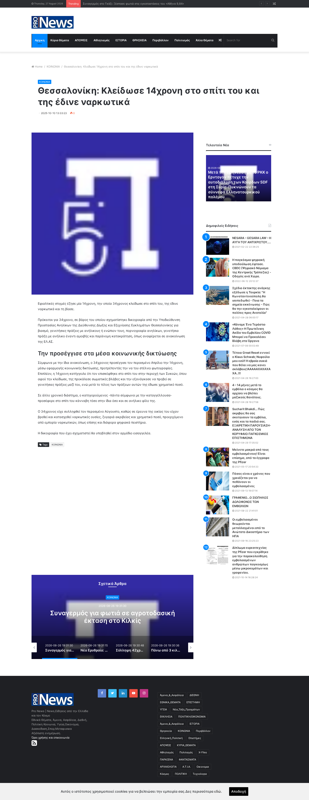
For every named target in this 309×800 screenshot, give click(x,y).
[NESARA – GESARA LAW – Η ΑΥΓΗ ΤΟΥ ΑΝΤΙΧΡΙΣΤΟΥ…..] (217, 245)
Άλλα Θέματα (204, 40)
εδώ (217, 791)
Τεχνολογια (200, 773)
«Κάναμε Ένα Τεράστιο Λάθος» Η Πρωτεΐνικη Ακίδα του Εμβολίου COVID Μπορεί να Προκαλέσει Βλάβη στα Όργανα (251, 333)
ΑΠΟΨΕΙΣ (81, 40)
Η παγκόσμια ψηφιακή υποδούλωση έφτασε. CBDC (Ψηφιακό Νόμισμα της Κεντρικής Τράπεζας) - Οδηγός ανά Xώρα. (251, 268)
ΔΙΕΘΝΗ (194, 695)
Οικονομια (203, 766)
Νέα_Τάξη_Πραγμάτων (186, 709)
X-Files (203, 752)
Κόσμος (164, 773)
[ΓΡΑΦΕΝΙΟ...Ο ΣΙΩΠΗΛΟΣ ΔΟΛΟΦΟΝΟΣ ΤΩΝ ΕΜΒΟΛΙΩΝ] (217, 505)
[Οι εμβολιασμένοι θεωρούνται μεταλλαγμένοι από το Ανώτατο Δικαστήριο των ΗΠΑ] (217, 526)
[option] (112, 617)
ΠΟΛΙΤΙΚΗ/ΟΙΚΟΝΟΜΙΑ (192, 716)
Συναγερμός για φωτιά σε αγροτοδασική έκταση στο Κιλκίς (112, 617)
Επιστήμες (195, 738)
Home (39, 66)
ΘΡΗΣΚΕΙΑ (139, 40)
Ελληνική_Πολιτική (171, 738)
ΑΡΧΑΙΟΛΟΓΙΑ (168, 766)
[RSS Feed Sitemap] (34, 743)
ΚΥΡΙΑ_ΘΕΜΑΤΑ (186, 745)
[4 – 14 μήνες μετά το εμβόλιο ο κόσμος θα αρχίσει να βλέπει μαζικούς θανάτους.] (217, 392)
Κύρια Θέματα (59, 40)
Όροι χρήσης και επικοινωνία (50, 737)
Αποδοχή (238, 791)
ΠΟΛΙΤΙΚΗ (181, 773)
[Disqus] (112, 514)
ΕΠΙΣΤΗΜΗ (193, 702)
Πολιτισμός (182, 40)
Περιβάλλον (160, 40)
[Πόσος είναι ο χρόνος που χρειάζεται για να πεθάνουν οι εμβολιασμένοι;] (217, 481)
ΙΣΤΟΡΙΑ (121, 40)
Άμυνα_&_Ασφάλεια (172, 695)
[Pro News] (53, 22)
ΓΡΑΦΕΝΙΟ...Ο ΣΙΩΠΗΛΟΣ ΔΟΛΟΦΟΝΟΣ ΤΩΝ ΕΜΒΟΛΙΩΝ (250, 502)
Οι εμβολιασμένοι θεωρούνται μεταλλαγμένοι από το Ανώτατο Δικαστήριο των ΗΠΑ (250, 528)
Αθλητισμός (102, 40)
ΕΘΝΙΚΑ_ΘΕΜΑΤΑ (170, 702)
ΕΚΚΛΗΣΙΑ (166, 716)
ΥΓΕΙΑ (163, 709)
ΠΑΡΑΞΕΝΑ (166, 759)
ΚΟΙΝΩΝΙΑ (53, 66)
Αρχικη (40, 40)
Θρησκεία (166, 730)
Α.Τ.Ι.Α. (186, 766)
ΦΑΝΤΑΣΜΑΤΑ (187, 759)
